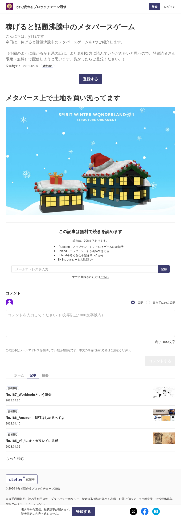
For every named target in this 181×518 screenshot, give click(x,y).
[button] (9, 302)
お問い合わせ (127, 499)
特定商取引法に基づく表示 (99, 499)
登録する (90, 79)
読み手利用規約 (38, 499)
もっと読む (15, 458)
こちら (104, 277)
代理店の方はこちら (18, 504)
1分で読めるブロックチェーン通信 (40, 6)
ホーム (19, 375)
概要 (45, 375)
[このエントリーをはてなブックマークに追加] (156, 511)
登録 (154, 6)
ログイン (169, 6)
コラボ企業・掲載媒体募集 (156, 499)
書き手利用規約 (15, 499)
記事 (33, 375)
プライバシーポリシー (65, 499)
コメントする (160, 360)
